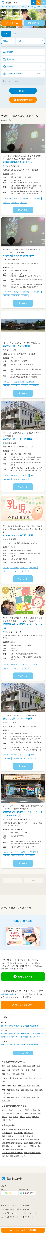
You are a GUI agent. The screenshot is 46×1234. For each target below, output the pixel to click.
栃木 (33, 1066)
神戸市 (15, 1117)
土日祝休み (23, 664)
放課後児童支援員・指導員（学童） (28, 1139)
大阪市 (4, 1117)
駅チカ (6, 567)
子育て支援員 (7, 1133)
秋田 (4, 1081)
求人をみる (23, 210)
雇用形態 (25, 59)
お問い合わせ (28, 1217)
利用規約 (26, 1209)
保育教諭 (21, 1129)
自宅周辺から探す (25, 100)
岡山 (17, 1090)
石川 (24, 1086)
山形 (39, 1078)
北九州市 (35, 1117)
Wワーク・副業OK (17, 855)
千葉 (24, 1066)
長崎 (28, 1097)
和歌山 (32, 1070)
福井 (38, 1086)
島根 (27, 1090)
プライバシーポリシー (31, 1213)
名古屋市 (32, 1113)
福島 (25, 1078)
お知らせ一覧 (23, 1053)
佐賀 (4, 1101)
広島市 (28, 1117)
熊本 (17, 1097)
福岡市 (4, 1120)
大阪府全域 (25, 7)
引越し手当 (24, 571)
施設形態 (25, 66)
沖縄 (8, 1101)
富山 (28, 1086)
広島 (13, 1090)
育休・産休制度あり (19, 758)
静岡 (13, 1074)
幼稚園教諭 (13, 1129)
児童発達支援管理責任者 (33, 1143)
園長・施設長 (28, 1133)
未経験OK (14, 475)
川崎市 (39, 1110)
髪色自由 (6, 855)
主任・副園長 (18, 1133)
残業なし (17, 198)
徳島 (4, 1093)
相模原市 (5, 1113)
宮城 (21, 1078)
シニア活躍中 (30, 855)
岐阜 (18, 1074)
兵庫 (13, 1070)
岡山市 (22, 1117)
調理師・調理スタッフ (10, 1136)
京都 (18, 1070)
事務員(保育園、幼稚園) (11, 1156)
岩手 (35, 1078)
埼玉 (19, 1066)
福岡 (13, 1097)
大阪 (8, 1070)
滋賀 (22, 1070)
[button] (33, 2)
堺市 (10, 1117)
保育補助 (29, 1129)
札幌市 (4, 1110)
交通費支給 (37, 198)
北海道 (15, 1078)
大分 (33, 1097)
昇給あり (15, 202)
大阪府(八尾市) (35, 7)
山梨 (33, 1086)
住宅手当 (23, 202)
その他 (23, 1156)
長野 (19, 1086)
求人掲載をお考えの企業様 (11, 1209)
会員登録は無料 (7, 994)
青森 (30, 1078)
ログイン (36, 23)
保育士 (4, 1129)
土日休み (6, 295)
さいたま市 (19, 1110)
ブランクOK (7, 198)
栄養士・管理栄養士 (26, 1136)
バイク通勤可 (34, 385)
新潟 (14, 1086)
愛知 (8, 1074)
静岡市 (19, 1113)
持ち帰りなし (27, 198)
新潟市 (12, 1113)
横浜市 (33, 1110)
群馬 (38, 1066)
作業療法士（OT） (22, 1146)
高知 (8, 1093)
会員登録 (13, 23)
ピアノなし (15, 385)
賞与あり (6, 202)
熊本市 (11, 1120)
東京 (8, 1066)
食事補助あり (32, 758)
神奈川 (14, 1066)
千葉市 (27, 1110)
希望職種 (25, 52)
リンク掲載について (8, 1213)
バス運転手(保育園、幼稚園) (12, 1149)
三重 (22, 1074)
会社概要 (26, 1205)
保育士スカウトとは (8, 1205)
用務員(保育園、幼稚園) (32, 1153)
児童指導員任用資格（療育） (12, 1143)
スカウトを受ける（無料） (24, 1230)
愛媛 (36, 1090)
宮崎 (38, 1097)
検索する (23, 91)
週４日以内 (15, 295)
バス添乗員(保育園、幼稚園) (12, 1153)
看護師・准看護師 (8, 1139)
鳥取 (31, 1090)
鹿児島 (23, 1097)
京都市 (39, 1113)
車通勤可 (6, 385)
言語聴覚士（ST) (36, 1146)
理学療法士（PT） (8, 1146)
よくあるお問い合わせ (9, 1217)
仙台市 (11, 1110)
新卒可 (6, 475)
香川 (41, 1090)
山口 (22, 1090)
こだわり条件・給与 (25, 74)
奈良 (27, 1070)
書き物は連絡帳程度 (18, 382)
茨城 (29, 1066)
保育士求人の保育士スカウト (10, 7)
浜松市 (25, 1113)
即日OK (24, 385)
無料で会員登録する (24, 1005)
